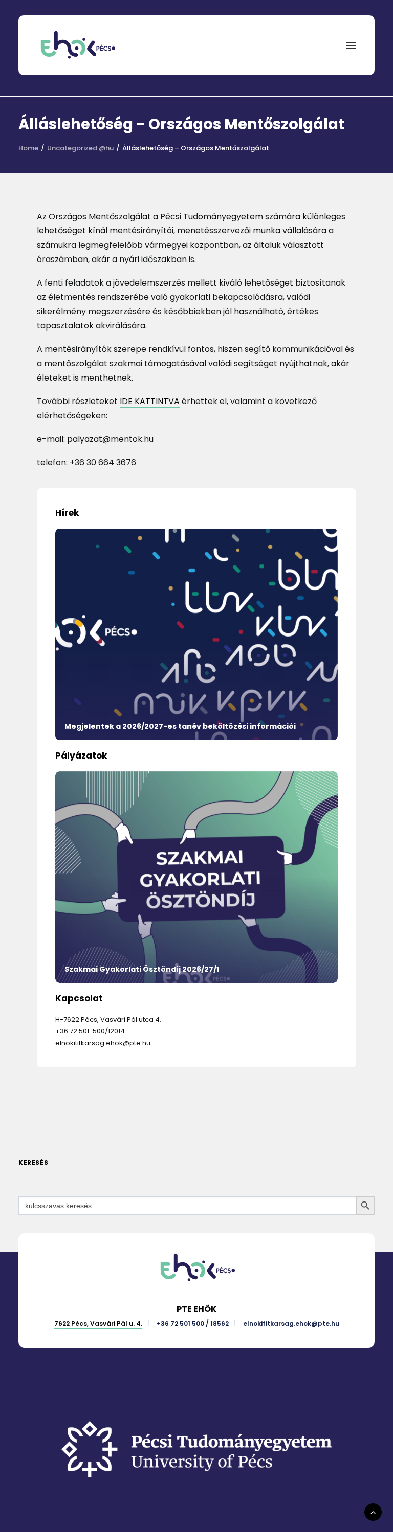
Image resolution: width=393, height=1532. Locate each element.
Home (28, 148)
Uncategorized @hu (80, 148)
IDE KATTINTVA (150, 401)
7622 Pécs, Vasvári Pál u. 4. (98, 1323)
